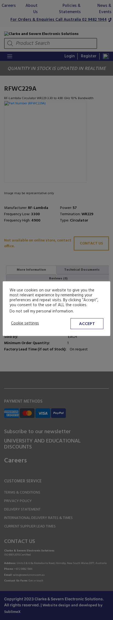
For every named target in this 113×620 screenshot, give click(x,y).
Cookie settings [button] (25, 323)
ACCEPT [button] (87, 323)
